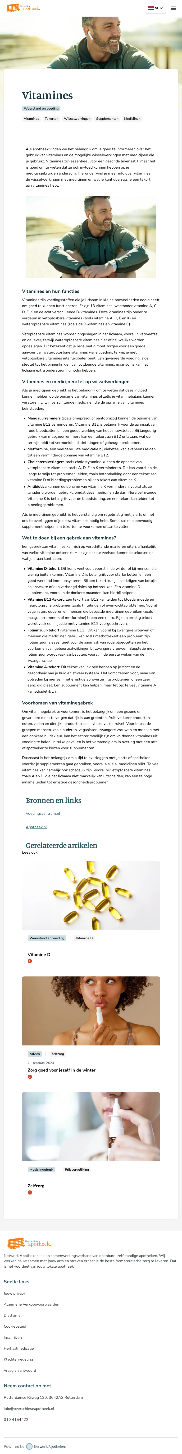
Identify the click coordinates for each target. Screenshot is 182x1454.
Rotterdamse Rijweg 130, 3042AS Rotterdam (43, 1397)
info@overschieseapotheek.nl (29, 1408)
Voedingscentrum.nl (43, 813)
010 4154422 (16, 1419)
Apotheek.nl (36, 827)
